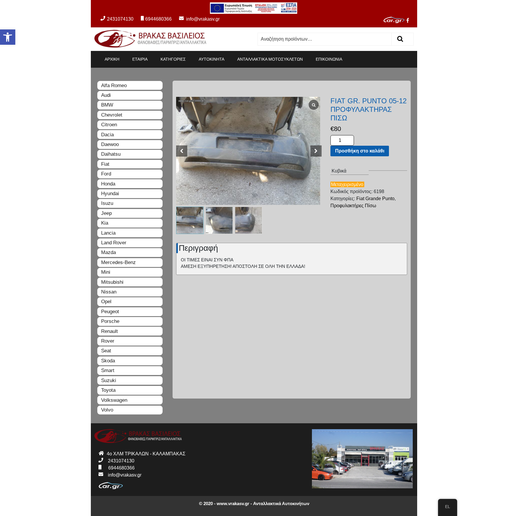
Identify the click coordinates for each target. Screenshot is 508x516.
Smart (107, 370)
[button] (7, 37)
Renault (109, 331)
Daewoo (110, 144)
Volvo (107, 410)
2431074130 (120, 18)
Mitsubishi (112, 282)
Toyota (108, 390)
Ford (106, 174)
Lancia (108, 233)
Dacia (107, 134)
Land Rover (113, 242)
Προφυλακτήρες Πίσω (353, 205)
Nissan (108, 292)
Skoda (108, 361)
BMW (107, 105)
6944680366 (158, 18)
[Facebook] (410, 21)
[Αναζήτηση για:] (325, 39)
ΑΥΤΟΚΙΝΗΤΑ (211, 59)
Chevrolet (111, 115)
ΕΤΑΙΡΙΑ (140, 59)
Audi (106, 95)
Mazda (108, 252)
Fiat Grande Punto (375, 198)
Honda (108, 184)
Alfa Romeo (114, 85)
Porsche (110, 321)
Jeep (106, 213)
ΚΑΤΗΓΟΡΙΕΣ (173, 59)
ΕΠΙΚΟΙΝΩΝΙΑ (329, 59)
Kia (104, 223)
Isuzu (107, 203)
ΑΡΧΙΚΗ (112, 59)
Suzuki (108, 380)
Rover (107, 341)
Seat (106, 351)
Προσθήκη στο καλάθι (359, 150)
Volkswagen (114, 400)
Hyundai (110, 193)
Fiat (105, 164)
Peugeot (110, 311)
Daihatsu (111, 154)
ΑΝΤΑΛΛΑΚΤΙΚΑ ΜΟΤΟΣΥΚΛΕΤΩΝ (270, 59)
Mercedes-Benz (118, 262)
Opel (106, 301)
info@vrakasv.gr (196, 18)
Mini (105, 272)
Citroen (109, 124)
